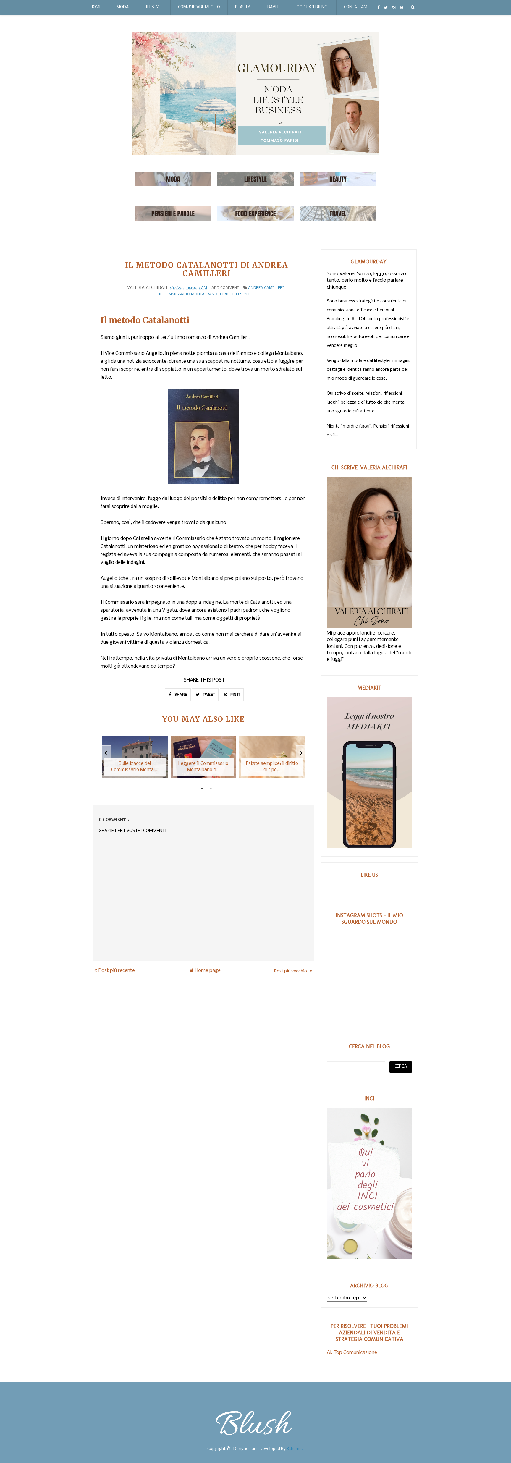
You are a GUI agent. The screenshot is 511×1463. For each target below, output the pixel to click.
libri (225, 294)
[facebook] (378, 7)
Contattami (356, 7)
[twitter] (386, 7)
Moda (123, 7)
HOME (95, 7)
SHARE (180, 694)
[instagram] (393, 7)
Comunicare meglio (199, 7)
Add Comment (225, 288)
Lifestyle (153, 7)
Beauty (242, 7)
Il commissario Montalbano (188, 294)
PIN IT (234, 694)
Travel (272, 7)
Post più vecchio (291, 970)
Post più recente (116, 970)
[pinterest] (401, 7)
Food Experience (312, 7)
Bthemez (295, 1449)
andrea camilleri (266, 288)
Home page (208, 970)
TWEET (208, 694)
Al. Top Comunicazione (352, 1352)
